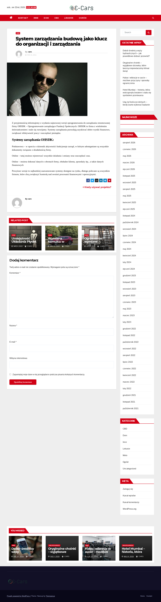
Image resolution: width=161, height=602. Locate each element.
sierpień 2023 (129, 295)
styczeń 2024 (129, 269)
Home (142, 596)
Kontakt (23, 18)
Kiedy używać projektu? (97, 187)
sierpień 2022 (129, 355)
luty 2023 (127, 322)
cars (30, 52)
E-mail (12, 342)
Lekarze (68, 18)
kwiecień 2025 (129, 202)
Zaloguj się (128, 489)
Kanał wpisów (129, 496)
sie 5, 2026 (55, 556)
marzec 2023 (129, 315)
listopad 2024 (129, 216)
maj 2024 (127, 249)
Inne (36, 18)
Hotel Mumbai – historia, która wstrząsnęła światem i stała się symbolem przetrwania (137, 92)
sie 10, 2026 (18, 556)
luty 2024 (127, 262)
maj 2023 (127, 309)
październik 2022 (130, 342)
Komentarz (14, 273)
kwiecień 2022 (129, 375)
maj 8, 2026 (129, 556)
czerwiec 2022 (129, 369)
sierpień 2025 (129, 189)
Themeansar (50, 596)
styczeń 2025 (129, 209)
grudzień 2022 (129, 329)
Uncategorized (129, 469)
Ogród (83, 18)
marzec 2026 (129, 163)
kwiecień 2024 (129, 256)
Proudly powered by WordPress (18, 596)
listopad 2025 (129, 176)
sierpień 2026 (129, 143)
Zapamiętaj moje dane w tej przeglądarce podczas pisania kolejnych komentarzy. (49, 374)
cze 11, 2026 (92, 556)
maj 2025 (127, 196)
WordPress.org (129, 509)
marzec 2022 (129, 382)
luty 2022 (127, 388)
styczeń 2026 (129, 169)
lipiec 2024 (128, 236)
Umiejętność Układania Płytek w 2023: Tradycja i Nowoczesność (24, 243)
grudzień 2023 (129, 275)
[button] (153, 18)
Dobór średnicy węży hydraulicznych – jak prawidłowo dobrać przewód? (136, 53)
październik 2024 (130, 222)
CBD (56, 18)
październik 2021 (130, 408)
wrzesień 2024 (129, 229)
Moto (125, 455)
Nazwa (13, 326)
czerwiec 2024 (129, 242)
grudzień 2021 (129, 395)
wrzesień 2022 (129, 349)
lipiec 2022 (128, 362)
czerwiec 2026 (129, 149)
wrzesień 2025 (129, 182)
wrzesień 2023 (129, 289)
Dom (46, 18)
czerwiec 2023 (129, 302)
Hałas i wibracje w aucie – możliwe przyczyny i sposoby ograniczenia (136, 80)
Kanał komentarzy (131, 502)
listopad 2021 (129, 402)
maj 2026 (127, 156)
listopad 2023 (129, 282)
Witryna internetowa (18, 358)
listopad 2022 (129, 335)
